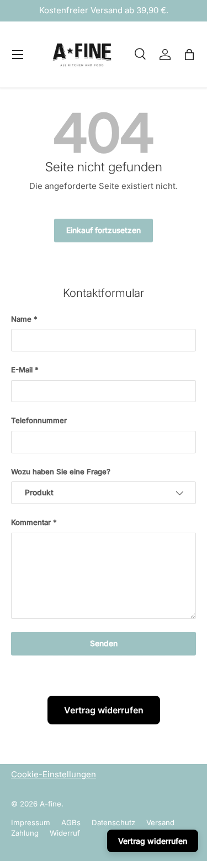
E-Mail (22, 369)
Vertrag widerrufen (104, 710)
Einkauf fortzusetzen (103, 230)
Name (21, 319)
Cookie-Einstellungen (53, 774)
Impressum (30, 822)
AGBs (71, 822)
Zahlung (25, 832)
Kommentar (31, 522)
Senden (104, 643)
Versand (160, 822)
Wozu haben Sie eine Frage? (60, 471)
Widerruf (65, 832)
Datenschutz (113, 822)
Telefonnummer (39, 420)
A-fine (50, 803)
